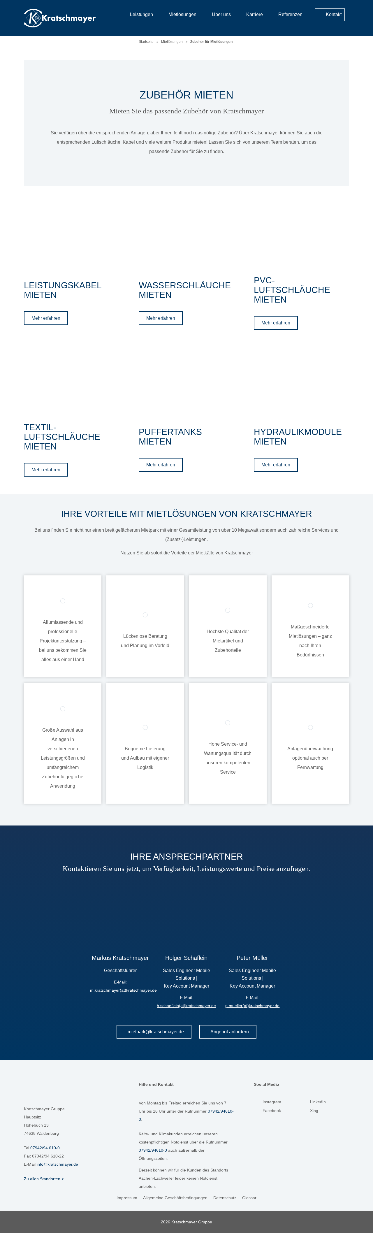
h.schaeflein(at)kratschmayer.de (186, 1005)
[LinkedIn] (305, 1103)
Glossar (249, 1197)
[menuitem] (342, 28)
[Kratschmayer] (69, 18)
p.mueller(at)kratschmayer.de (252, 1005)
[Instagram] (258, 1103)
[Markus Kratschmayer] (120, 914)
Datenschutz (224, 1197)
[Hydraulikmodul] (301, 382)
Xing (314, 1110)
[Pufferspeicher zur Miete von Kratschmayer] (186, 382)
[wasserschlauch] (186, 236)
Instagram (272, 1101)
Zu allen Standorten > (44, 1178)
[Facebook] (258, 1112)
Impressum (127, 1197)
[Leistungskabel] (71, 236)
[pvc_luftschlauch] (301, 231)
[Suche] (342, 29)
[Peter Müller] (252, 914)
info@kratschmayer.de (57, 1164)
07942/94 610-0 (45, 1148)
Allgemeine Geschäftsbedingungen (175, 1197)
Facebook (272, 1110)
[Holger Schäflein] (186, 914)
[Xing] (305, 1112)
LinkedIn (318, 1101)
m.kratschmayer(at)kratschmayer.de (123, 990)
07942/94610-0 (153, 1150)
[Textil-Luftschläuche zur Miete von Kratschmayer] (71, 378)
